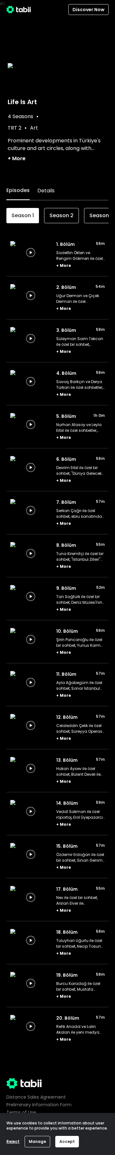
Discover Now (88, 9)
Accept (67, 1141)
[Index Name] (30, 252)
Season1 (23, 215)
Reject (12, 1141)
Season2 (61, 215)
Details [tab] (46, 190)
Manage (37, 1141)
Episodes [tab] (18, 190)
